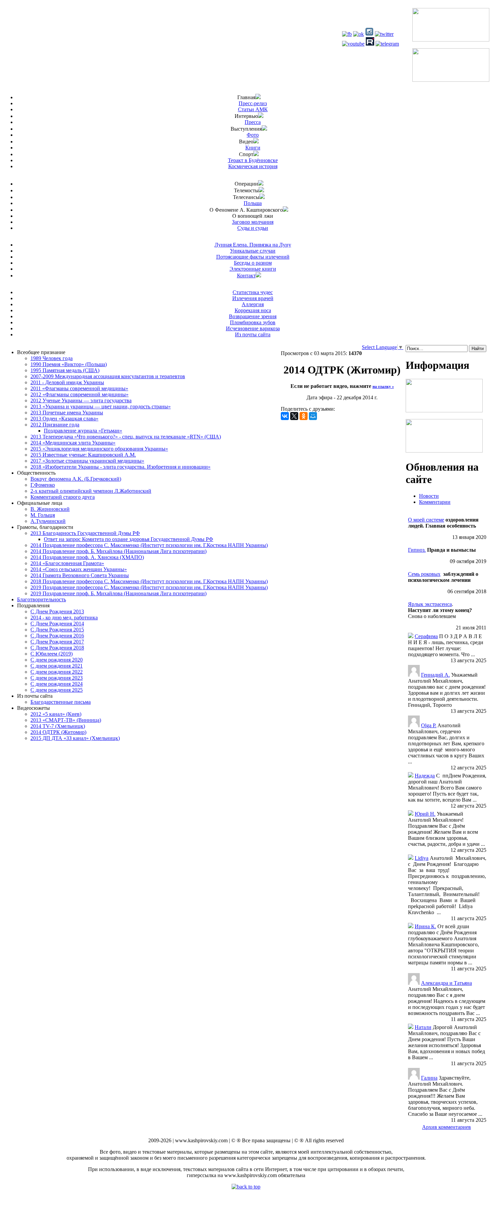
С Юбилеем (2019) (51, 654)
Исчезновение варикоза (253, 328)
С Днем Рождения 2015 (57, 629)
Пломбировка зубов (252, 322)
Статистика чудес (253, 292)
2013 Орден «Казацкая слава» (64, 418)
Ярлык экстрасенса (430, 604)
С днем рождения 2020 (56, 660)
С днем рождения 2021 (56, 666)
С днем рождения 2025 (56, 690)
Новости (429, 496)
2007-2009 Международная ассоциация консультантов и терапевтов (107, 376)
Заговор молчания (252, 222)
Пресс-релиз (253, 103)
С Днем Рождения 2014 (57, 623)
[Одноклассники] (304, 416)
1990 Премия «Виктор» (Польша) (68, 364)
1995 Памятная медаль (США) (64, 370)
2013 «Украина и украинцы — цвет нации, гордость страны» (100, 406)
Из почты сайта (252, 334)
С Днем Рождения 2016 (57, 635)
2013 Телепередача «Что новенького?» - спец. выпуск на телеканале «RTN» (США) (125, 436)
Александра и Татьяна (446, 983)
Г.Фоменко (42, 485)
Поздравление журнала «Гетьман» (83, 430)
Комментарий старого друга (62, 497)
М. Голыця (42, 515)
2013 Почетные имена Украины (66, 412)
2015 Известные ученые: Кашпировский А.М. (83, 455)
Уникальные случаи (252, 251)
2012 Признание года (54, 424)
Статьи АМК (253, 109)
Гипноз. (417, 550)
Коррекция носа (253, 310)
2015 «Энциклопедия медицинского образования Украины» (99, 449)
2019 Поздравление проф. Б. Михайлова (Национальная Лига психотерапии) (118, 593)
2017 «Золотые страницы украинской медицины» (87, 461)
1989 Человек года (51, 358)
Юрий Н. (425, 814)
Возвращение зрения (252, 316)
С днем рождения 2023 (56, 678)
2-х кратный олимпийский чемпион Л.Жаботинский (90, 491)
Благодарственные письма (60, 702)
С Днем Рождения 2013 (57, 611)
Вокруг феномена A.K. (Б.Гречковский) (75, 479)
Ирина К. (425, 926)
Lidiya (421, 858)
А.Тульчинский (48, 521)
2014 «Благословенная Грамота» (67, 563)
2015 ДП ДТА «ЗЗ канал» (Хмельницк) (75, 738)
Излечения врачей (252, 298)
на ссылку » (383, 386)
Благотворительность (41, 599)
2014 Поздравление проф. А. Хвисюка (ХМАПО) (87, 557)
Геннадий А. (435, 675)
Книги (252, 147)
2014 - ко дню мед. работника (64, 617)
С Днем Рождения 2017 (57, 641)
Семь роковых (424, 574)
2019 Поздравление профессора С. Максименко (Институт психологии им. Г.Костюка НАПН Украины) (149, 587)
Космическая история (252, 166)
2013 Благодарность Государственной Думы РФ (85, 533)
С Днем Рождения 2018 (57, 648)
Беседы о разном (253, 263)
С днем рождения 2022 (56, 672)
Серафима (426, 636)
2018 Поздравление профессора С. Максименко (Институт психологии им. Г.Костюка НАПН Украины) (149, 581)
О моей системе (426, 520)
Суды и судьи (252, 228)
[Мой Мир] (313, 416)
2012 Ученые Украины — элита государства (81, 400)
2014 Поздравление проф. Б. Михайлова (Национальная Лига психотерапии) (118, 551)
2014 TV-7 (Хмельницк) (57, 726)
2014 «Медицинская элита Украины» (72, 443)
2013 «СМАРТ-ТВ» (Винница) (65, 720)
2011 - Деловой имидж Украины (67, 382)
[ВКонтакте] (285, 416)
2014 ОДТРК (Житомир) (58, 732)
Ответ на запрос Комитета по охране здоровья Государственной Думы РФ (128, 539)
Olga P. (428, 725)
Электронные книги (253, 269)
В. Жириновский (50, 509)
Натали (423, 1027)
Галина (429, 1078)
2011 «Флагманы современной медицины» (79, 388)
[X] (294, 416)
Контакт (246, 275)
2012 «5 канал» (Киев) (55, 714)
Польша (253, 203)
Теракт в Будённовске (253, 160)
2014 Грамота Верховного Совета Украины (79, 575)
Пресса (253, 122)
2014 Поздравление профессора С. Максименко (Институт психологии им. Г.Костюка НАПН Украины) (149, 545)
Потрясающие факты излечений (253, 257)
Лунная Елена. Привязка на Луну (253, 245)
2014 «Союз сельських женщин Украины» (78, 569)
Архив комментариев (446, 1127)
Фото (253, 135)
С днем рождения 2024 (56, 684)
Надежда (425, 775)
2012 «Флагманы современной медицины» (79, 394)
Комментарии (434, 502)
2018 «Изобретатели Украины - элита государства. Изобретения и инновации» (120, 467)
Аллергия (253, 304)
